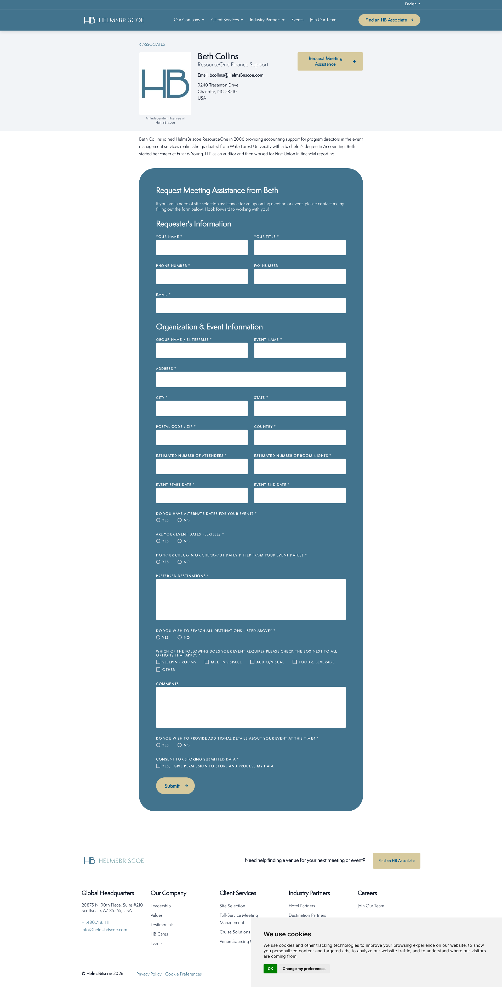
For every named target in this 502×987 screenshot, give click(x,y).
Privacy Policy (149, 974)
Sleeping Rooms (179, 662)
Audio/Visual (270, 662)
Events (298, 20)
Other (168, 670)
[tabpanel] (251, 147)
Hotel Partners (302, 906)
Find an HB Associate (386, 20)
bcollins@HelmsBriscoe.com (236, 75)
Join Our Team (323, 20)
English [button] (411, 4)
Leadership (161, 906)
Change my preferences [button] (304, 968)
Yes (165, 520)
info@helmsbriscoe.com (104, 930)
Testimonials (162, 925)
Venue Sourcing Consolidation (248, 941)
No (187, 520)
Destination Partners (307, 915)
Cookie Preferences (183, 974)
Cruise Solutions (235, 932)
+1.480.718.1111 (96, 922)
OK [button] (270, 968)
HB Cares (159, 934)
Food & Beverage (317, 662)
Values (157, 915)
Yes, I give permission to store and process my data (218, 766)
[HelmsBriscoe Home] (114, 20)
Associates (153, 45)
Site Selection (232, 906)
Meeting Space (226, 662)
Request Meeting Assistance (326, 61)
